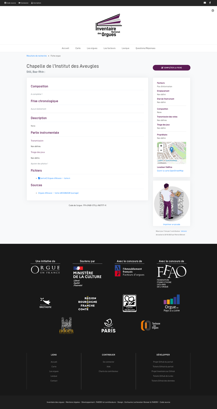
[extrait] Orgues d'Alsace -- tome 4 (55, 178)
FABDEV (99, 402)
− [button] (161, 150)
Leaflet (160, 160)
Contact (53, 381)
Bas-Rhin (38, 71)
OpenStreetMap (171, 160)
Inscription (37, 3)
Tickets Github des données (163, 381)
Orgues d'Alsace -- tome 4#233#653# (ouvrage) (58, 193)
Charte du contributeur (108, 371)
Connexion (24, 3)
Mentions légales (73, 402)
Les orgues (92, 48)
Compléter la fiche (172, 68)
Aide (108, 366)
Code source (11, 3)
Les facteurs (109, 48)
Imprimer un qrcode (171, 224)
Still (29, 71)
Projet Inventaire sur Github (163, 371)
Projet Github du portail (163, 362)
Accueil (65, 48)
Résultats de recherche (37, 56)
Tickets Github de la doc (163, 376)
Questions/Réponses (145, 48)
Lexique (125, 48)
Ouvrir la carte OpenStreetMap (170, 171)
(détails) (184, 231)
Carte (78, 48)
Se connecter (108, 362)
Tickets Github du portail (163, 366)
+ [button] (161, 146)
